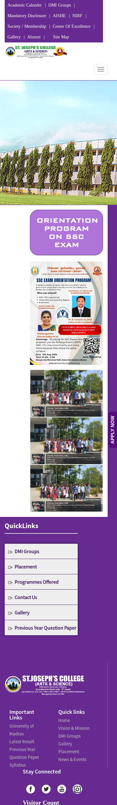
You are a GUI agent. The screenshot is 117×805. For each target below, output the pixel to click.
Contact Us (26, 597)
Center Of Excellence (71, 26)
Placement (26, 566)
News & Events (71, 754)
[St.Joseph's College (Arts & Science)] (36, 52)
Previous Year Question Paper (45, 628)
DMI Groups (59, 5)
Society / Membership (26, 26)
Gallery (14, 37)
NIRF (77, 15)
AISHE (59, 15)
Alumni (34, 37)
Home (64, 720)
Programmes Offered (37, 582)
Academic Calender (24, 5)
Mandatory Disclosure (26, 15)
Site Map (61, 37)
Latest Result (21, 739)
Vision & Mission (73, 726)
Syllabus (17, 760)
